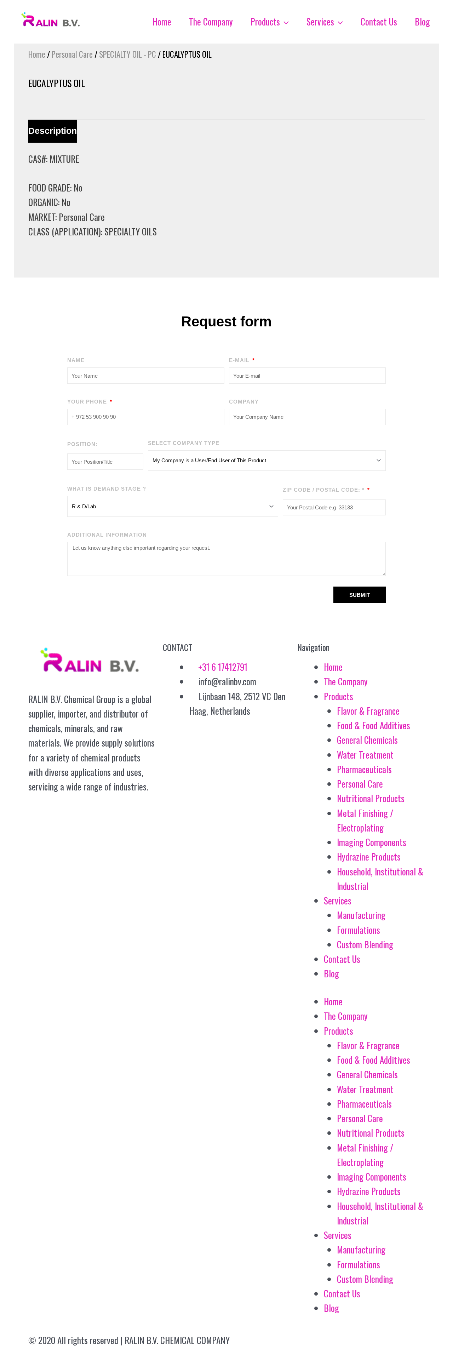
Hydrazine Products (369, 856)
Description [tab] (52, 131)
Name (76, 360)
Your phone (88, 402)
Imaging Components (371, 842)
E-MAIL (240, 360)
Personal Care (72, 54)
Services (337, 900)
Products (338, 696)
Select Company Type (183, 443)
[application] (284, 21)
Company (244, 402)
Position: (82, 444)
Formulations (358, 929)
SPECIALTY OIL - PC (127, 54)
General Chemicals (367, 739)
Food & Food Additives (373, 725)
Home (36, 54)
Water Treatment (365, 754)
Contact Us (342, 958)
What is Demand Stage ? (106, 489)
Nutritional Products (371, 798)
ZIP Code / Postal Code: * (324, 490)
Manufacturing (361, 914)
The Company (346, 681)
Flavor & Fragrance (368, 710)
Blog (331, 973)
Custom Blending (365, 944)
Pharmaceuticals (364, 769)
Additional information (107, 535)
